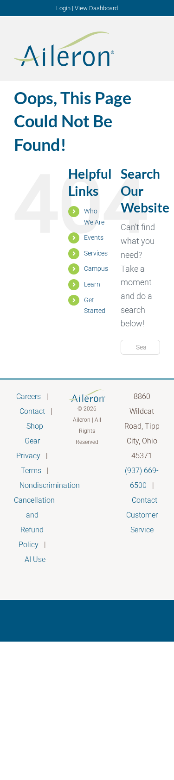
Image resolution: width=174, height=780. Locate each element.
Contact (32, 411)
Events (93, 237)
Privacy (28, 455)
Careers (28, 396)
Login (63, 8)
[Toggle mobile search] (139, 48)
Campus (96, 268)
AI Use (35, 559)
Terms (31, 470)
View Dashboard (96, 8)
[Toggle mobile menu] (156, 48)
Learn (92, 284)
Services (96, 253)
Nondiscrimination (49, 485)
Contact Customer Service (142, 515)
